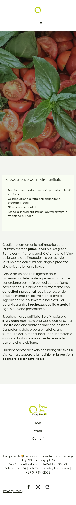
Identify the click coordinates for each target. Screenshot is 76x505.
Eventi (38, 430)
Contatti (38, 438)
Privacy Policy (13, 491)
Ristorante (38, 415)
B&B (38, 422)
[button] (41, 23)
